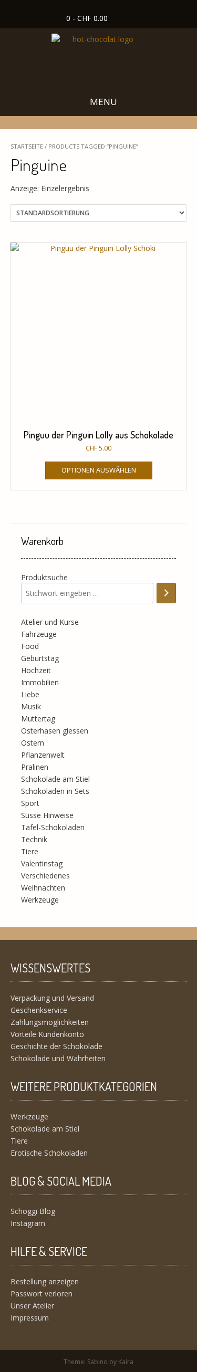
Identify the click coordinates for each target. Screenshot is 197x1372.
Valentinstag (42, 863)
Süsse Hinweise (47, 815)
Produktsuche (44, 577)
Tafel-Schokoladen (53, 827)
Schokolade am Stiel (55, 779)
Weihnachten (43, 888)
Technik (34, 839)
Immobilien (40, 682)
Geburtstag (40, 658)
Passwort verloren (41, 1293)
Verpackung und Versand (52, 998)
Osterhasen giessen (54, 731)
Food (30, 646)
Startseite (27, 146)
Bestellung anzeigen (45, 1281)
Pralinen (34, 767)
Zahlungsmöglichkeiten (50, 1022)
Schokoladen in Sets (55, 791)
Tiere (29, 851)
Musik (31, 706)
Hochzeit (36, 670)
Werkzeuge (40, 900)
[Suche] (166, 593)
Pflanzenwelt (43, 755)
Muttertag (38, 719)
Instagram (28, 1223)
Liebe (30, 694)
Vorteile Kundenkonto (47, 1034)
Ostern (32, 743)
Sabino (97, 1361)
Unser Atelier (32, 1306)
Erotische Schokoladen (49, 1153)
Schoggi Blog (33, 1211)
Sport (30, 803)
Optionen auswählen (98, 470)
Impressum (30, 1318)
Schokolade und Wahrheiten (58, 1058)
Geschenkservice (39, 1010)
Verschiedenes (45, 876)
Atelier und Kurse (50, 622)
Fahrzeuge (39, 634)
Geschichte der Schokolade (56, 1046)
